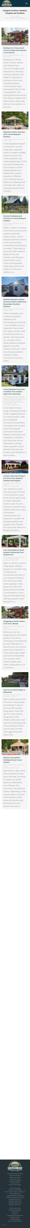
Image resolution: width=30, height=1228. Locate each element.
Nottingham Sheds (12, 402)
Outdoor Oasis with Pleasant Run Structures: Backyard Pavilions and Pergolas (14, 478)
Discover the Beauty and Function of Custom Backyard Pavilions (14, 218)
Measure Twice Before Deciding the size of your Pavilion (12, 760)
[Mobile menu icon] (26, 3)
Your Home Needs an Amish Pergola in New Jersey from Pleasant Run (13, 552)
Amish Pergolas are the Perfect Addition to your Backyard (12, 828)
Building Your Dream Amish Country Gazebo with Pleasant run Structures (14, 50)
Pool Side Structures (8, 403)
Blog (23, 557)
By (21, 55)
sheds (14, 403)
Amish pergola (6, 396)
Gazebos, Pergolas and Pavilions (11, 55)
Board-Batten (11, 398)
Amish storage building (16, 557)
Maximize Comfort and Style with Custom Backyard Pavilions (14, 134)
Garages (9, 400)
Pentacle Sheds (21, 402)
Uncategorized (6, 1107)
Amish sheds (14, 396)
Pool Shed (21, 1035)
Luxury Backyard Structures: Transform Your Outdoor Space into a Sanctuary (14, 391)
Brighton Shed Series (19, 398)
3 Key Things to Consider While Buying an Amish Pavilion (12, 896)
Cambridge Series (12, 399)
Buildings (5, 399)
